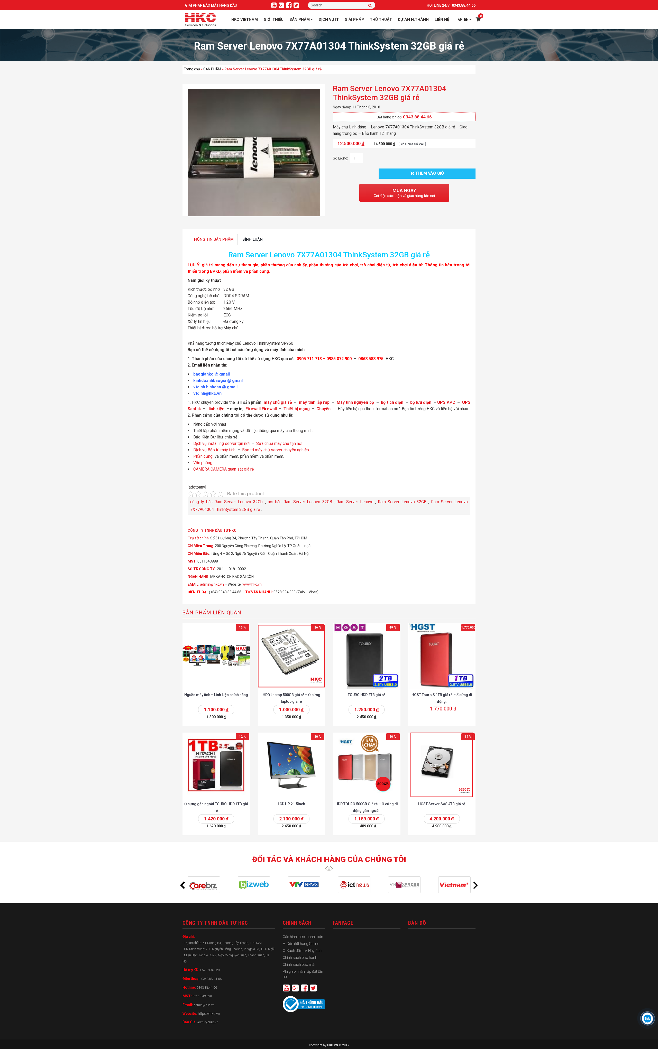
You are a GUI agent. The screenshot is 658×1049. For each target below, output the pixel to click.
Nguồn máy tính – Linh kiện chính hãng (216, 695)
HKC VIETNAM (244, 19)
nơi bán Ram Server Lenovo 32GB (300, 501)
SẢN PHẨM (212, 69)
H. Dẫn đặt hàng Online (301, 944)
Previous (182, 885)
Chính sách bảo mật (299, 964)
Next (475, 885)
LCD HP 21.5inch (291, 804)
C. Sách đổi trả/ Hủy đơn (302, 951)
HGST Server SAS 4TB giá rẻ (441, 804)
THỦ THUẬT (381, 19)
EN (466, 19)
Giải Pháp (354, 19)
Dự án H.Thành (413, 19)
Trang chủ (192, 69)
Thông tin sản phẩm (213, 239)
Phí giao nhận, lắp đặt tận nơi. (303, 974)
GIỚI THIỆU (274, 19)
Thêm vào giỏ (429, 173)
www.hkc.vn (252, 584)
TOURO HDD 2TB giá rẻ (366, 695)
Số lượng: (340, 158)
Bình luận (252, 239)
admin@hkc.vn (212, 584)
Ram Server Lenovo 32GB (402, 501)
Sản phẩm (299, 19)
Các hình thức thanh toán (303, 937)
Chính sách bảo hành (300, 958)
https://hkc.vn (209, 1013)
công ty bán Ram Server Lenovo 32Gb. (226, 501)
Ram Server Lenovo (354, 501)
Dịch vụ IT (329, 19)
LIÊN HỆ (442, 19)
